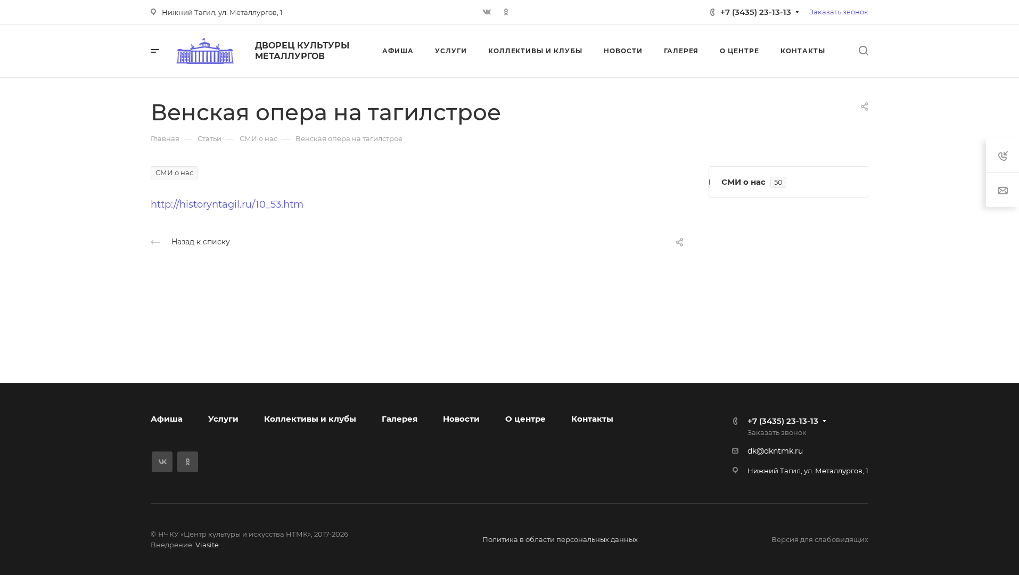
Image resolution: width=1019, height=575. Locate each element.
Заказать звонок (838, 11)
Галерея (399, 419)
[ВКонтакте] (487, 12)
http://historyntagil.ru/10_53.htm (227, 204)
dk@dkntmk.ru (775, 451)
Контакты (592, 419)
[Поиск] (863, 51)
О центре (525, 419)
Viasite (207, 544)
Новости (461, 419)
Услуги (223, 419)
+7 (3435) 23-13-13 (755, 12)
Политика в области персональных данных (560, 539)
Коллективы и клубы (310, 419)
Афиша (167, 419)
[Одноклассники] (506, 12)
